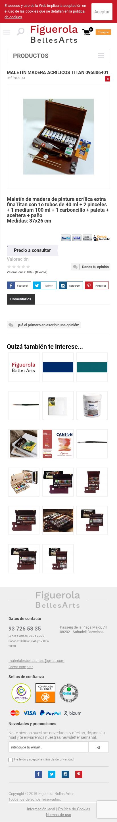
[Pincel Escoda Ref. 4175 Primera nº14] (92, 444)
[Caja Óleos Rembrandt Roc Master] (92, 482)
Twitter (49, 285)
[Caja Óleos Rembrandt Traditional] (58, 482)
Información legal (41, 809)
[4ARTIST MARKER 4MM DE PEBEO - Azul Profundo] (58, 367)
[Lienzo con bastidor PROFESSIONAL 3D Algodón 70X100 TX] (58, 405)
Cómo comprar (21, 667)
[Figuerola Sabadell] (54, 34)
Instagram (74, 285)
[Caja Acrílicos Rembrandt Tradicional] (92, 520)
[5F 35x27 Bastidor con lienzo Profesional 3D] (24, 444)
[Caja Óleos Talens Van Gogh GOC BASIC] (24, 482)
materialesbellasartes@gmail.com (36, 660)
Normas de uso (58, 815)
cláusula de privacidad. (58, 759)
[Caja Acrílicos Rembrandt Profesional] (24, 558)
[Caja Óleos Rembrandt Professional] (24, 520)
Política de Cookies (74, 809)
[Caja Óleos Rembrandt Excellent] (58, 520)
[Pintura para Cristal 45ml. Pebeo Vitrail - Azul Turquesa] (92, 367)
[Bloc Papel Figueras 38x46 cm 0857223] (58, 444)
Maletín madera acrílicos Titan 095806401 (57, 72)
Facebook (22, 285)
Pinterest (100, 285)
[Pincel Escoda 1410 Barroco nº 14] (24, 405)
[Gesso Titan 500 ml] (92, 405)
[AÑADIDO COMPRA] (24, 367)
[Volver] (107, 78)
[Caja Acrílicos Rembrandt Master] (58, 558)
